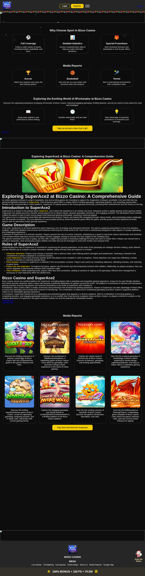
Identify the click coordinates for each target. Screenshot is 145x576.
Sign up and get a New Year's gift (72, 128)
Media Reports (95, 565)
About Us (84, 565)
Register (77, 6)
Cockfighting (48, 565)
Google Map (108, 565)
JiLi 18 (140, 6)
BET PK (5, 132)
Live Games (36, 565)
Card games (60, 565)
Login (64, 6)
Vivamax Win (7, 300)
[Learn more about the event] (72, 22)
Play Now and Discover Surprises (72, 427)
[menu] (87, 6)
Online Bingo (72, 565)
